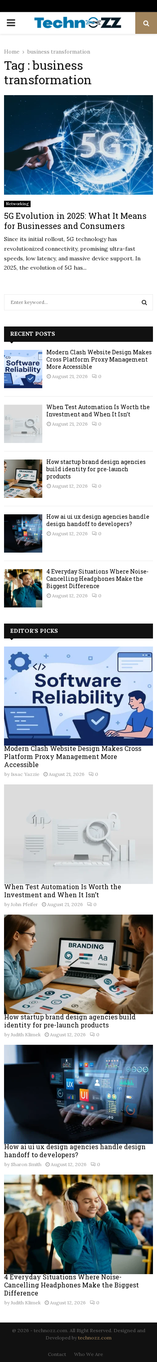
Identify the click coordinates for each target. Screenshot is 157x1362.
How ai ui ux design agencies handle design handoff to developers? (97, 520)
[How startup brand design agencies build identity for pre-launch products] (23, 479)
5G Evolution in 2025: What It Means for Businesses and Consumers (75, 220)
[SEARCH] (144, 302)
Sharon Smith (26, 1164)
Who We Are (88, 1354)
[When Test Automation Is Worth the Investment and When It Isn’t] (23, 424)
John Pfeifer (24, 904)
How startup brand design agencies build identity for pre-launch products (96, 469)
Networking (17, 203)
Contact (57, 1354)
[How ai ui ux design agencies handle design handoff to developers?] (23, 533)
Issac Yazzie (25, 774)
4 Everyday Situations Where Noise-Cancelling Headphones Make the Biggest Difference (97, 579)
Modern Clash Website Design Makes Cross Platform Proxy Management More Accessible (99, 359)
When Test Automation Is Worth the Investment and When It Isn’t (98, 410)
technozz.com (95, 1338)
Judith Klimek (26, 1034)
